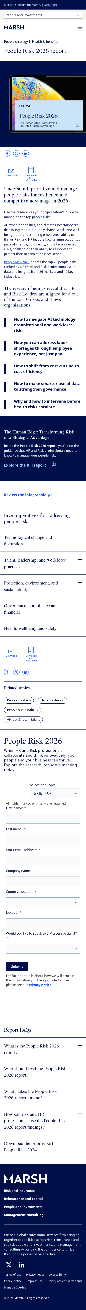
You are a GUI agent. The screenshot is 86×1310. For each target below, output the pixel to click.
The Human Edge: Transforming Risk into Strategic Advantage (39, 434)
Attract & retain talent (23, 719)
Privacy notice (40, 985)
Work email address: (21, 850)
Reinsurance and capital (23, 1199)
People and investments (23, 1207)
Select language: (42, 785)
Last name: (14, 829)
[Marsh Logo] (25, 1179)
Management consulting (24, 1215)
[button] (81, 5)
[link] (7, 153)
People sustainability (22, 710)
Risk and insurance (19, 1190)
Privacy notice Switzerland (64, 1281)
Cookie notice (13, 1281)
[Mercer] (18, 27)
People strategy (16, 41)
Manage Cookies (15, 1287)
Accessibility (57, 1275)
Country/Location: (20, 891)
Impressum (34, 1281)
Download (11, 175)
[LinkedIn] (21, 1265)
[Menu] (79, 27)
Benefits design (52, 700)
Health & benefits (45, 41)
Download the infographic (31, 178)
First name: (14, 808)
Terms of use (12, 1275)
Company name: (18, 871)
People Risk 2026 (16, 262)
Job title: (12, 912)
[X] (9, 1265)
